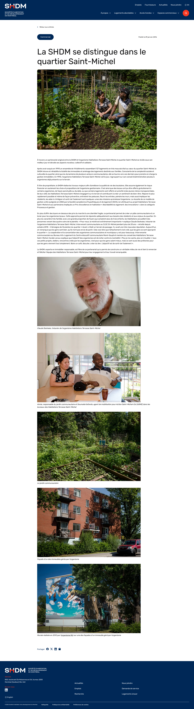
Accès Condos (146, 13)
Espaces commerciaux (167, 13)
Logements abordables (124, 13)
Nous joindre (176, 5)
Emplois (138, 5)
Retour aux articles (47, 27)
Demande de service (130, 688)
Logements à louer (129, 694)
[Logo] (15, 10)
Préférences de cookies (81, 705)
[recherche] (186, 13)
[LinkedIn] (6, 690)
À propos (104, 13)
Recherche (79, 694)
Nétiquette (44, 705)
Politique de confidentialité (60, 705)
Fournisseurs (150, 5)
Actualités (163, 5)
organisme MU (67, 635)
